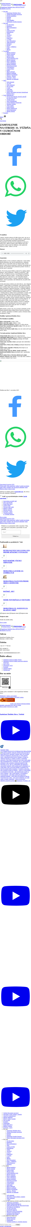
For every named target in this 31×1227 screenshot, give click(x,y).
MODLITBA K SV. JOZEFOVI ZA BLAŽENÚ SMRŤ (15, 609)
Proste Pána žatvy (8, 504)
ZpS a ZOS (6, 664)
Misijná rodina (10, 57)
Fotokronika (10, 91)
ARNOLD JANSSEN (12, 1202)
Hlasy (4, 487)
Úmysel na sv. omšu (12, 706)
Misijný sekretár (11, 54)
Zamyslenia (3, 120)
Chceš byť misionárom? (9, 1116)
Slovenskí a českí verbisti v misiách (12, 1114)
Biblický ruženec (7, 508)
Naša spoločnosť (11, 486)
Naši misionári (10, 82)
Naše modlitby (10, 20)
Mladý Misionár (11, 1186)
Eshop (1, 117)
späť (1, 0)
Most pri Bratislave (12, 27)
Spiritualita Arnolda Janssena (14, 21)
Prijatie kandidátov (11, 16)
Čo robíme (6, 51)
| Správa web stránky (11, 696)
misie (26, 487)
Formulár (5, 667)
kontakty (9, 487)
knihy (1, 487)
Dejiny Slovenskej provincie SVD (15, 1138)
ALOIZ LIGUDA (11, 1208)
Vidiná (8, 33)
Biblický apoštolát (11, 73)
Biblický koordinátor (12, 74)
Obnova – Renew (11, 76)
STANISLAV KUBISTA (13, 1207)
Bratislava (9, 26)
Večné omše (3, 486)
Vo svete (9, 83)
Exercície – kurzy (11, 77)
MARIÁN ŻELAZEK (13, 1214)
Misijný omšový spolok (9, 1119)
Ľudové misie (10, 55)
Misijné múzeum (11, 60)
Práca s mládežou (11, 61)
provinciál (16, 487)
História (9, 19)
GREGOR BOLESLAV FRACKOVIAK (18, 1205)
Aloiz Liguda (10, 105)
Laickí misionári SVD (12, 58)
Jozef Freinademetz (12, 101)
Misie (4, 80)
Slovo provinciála (7, 502)
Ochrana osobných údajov (7, 697)
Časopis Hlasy (10, 68)
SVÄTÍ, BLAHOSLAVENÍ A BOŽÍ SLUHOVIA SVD (16, 97)
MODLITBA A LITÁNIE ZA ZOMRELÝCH (13, 572)
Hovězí (8, 45)
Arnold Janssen (11, 99)
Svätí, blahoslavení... (8, 95)
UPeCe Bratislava (11, 63)
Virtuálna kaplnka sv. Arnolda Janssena (8, 513)
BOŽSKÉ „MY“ (9, 591)
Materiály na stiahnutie (12, 79)
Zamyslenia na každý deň (10, 501)
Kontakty (5, 113)
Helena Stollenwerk (12, 108)
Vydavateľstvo (10, 67)
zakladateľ (22, 487)
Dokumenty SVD (8, 665)
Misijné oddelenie (8, 1117)
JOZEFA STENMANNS (13, 1213)
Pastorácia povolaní (12, 66)
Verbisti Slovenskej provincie (14, 14)
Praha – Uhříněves (11, 46)
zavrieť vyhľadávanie (5, 1226)
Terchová (9, 35)
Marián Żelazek (11, 111)
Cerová (8, 36)
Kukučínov (9, 38)
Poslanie (9, 17)
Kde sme (5, 23)
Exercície (8, 484)
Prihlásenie (3, 696)
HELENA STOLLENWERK (14, 1211)
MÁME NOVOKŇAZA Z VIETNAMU (16, 600)
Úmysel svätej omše (8, 507)
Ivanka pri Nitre (11, 30)
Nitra (8, 29)
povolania (26, 486)
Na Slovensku (10, 24)
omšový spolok (20, 486)
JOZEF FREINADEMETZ (14, 1204)
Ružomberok (10, 32)
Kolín (8, 48)
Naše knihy (10, 1185)
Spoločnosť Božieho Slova (14, 13)
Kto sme (5, 11)
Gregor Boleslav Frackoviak (14, 102)
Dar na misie (10, 86)
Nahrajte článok (7, 668)
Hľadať (18, 1224)
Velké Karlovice (11, 42)
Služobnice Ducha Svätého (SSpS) (12, 659)
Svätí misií (9, 89)
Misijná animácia (11, 52)
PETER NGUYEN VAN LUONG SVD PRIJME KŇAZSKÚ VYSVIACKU (16, 551)
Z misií (8, 88)
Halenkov (9, 44)
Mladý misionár (11, 71)
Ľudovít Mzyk (10, 107)
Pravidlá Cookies (19, 697)
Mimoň (8, 49)
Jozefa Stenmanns (11, 110)
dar (12, 487)
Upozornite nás (19, 491)
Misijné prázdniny (11, 64)
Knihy (8, 70)
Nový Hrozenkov (11, 41)
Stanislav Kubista (11, 104)
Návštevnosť (6, 670)
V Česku (9, 39)
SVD (13, 484)
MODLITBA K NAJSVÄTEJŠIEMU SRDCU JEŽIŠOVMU (16, 582)
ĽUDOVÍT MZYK (12, 1210)
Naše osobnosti (11, 85)
